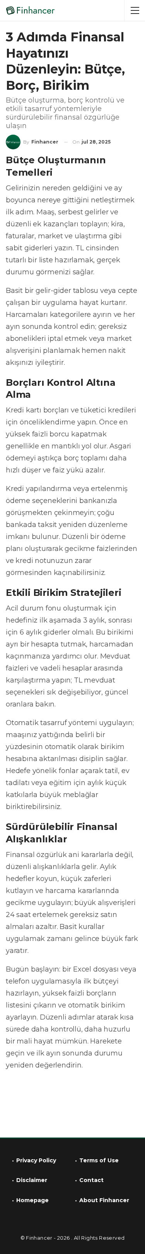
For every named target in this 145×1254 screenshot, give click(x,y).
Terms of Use (99, 1160)
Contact (91, 1180)
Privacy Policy (36, 1160)
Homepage (32, 1200)
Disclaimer (31, 1180)
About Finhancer (104, 1200)
